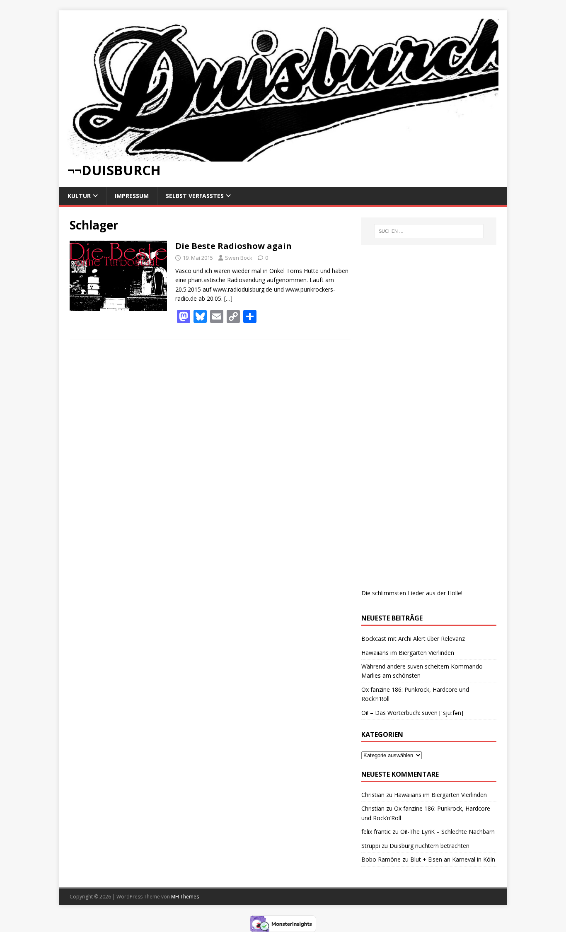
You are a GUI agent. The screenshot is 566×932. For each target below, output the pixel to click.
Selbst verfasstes (195, 196)
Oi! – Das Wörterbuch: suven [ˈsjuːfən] (412, 713)
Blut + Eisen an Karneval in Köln (452, 859)
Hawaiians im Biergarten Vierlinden (407, 653)
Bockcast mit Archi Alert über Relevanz (413, 638)
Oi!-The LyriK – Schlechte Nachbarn (447, 831)
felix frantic (376, 831)
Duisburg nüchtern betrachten (429, 846)
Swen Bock (238, 257)
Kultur (79, 196)
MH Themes (185, 896)
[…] (228, 298)
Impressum (132, 196)
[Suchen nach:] (429, 231)
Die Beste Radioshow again (233, 245)
